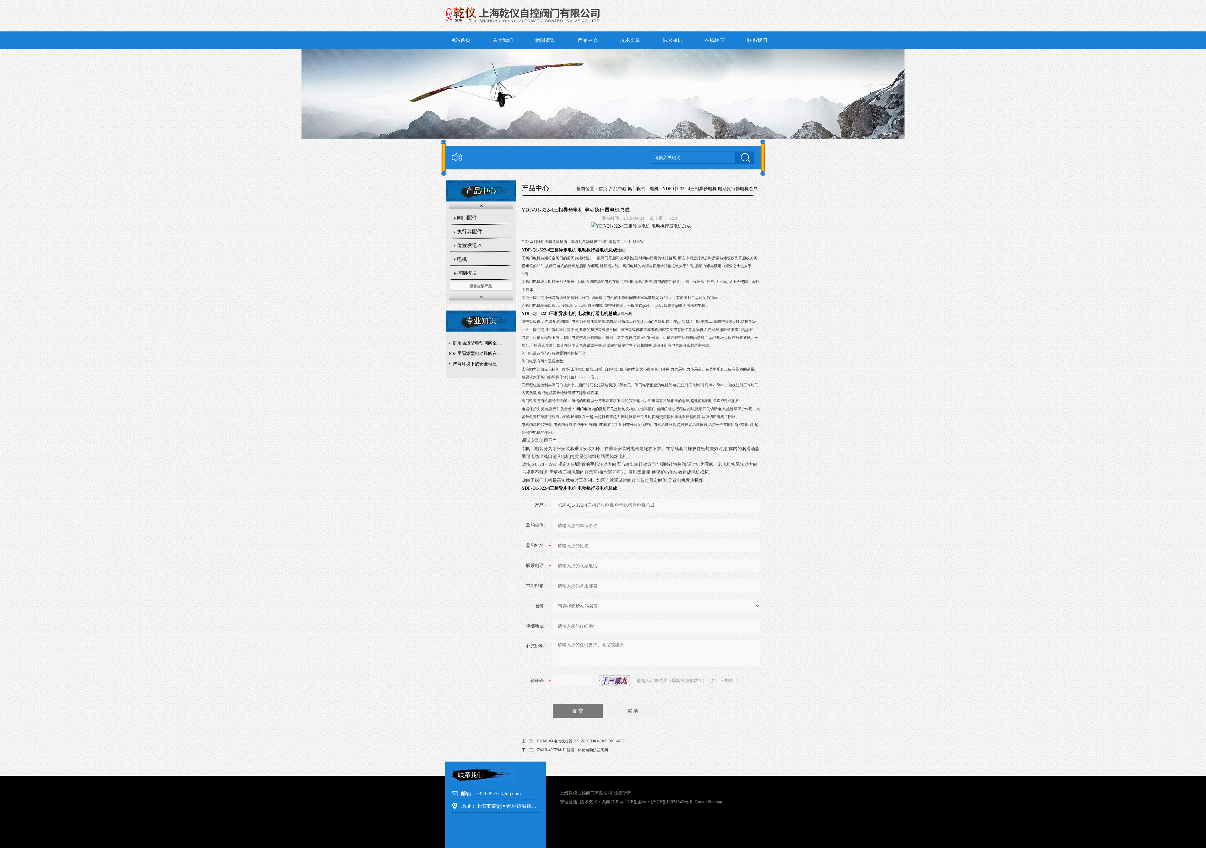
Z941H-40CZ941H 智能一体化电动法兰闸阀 (572, 750)
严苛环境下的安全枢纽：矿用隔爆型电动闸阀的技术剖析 (482, 363)
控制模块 (467, 273)
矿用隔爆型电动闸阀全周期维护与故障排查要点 (482, 343)
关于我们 (503, 40)
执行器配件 (469, 231)
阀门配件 (467, 217)
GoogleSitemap (708, 802)
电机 (462, 259)
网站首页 (460, 40)
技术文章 (630, 40)
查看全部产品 (481, 286)
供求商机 (672, 40)
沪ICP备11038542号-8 (671, 802)
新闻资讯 (545, 40)
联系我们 (757, 40)
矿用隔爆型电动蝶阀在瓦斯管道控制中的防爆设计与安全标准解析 (482, 353)
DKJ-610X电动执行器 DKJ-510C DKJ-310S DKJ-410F (581, 741)
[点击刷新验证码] (614, 680)
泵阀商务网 (613, 802)
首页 (603, 188)
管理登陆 (568, 802)
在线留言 (715, 40)
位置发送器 (469, 245)
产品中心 (588, 40)
